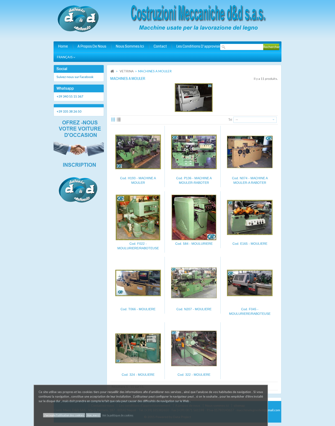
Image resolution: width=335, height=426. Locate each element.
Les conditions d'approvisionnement (206, 46)
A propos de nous (91, 46)
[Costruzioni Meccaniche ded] (197, 20)
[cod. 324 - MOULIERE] (138, 348)
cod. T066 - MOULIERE (138, 309)
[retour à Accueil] (112, 71)
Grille (113, 120)
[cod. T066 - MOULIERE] (138, 283)
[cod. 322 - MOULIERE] (194, 348)
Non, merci (93, 415)
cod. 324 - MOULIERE (138, 374)
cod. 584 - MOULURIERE (194, 243)
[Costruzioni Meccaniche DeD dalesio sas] (79, 19)
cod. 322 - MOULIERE (194, 374)
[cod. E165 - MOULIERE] (250, 217)
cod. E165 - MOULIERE (249, 243)
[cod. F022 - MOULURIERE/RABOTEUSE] (138, 217)
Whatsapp (65, 88)
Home (63, 46)
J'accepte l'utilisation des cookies (64, 415)
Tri (230, 119)
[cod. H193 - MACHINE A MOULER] (138, 152)
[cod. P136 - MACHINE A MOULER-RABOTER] (194, 152)
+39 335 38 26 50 (69, 111)
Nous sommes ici (130, 46)
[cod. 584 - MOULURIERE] (194, 217)
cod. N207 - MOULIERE (193, 309)
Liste (119, 120)
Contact (160, 46)
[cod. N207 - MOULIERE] (194, 283)
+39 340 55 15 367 (70, 96)
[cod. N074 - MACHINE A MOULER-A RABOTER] (250, 152)
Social (62, 69)
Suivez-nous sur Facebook (75, 77)
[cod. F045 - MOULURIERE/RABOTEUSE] (250, 283)
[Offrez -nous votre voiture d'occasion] (79, 162)
